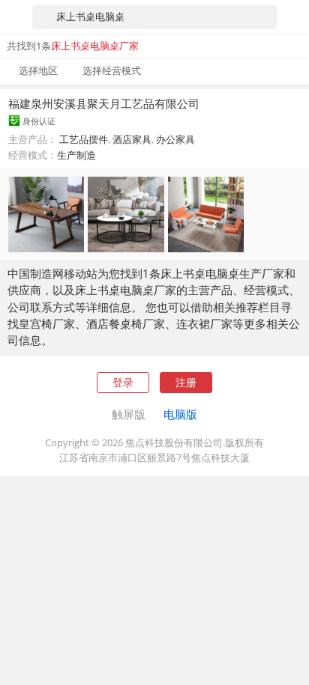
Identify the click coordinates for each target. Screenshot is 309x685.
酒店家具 (132, 139)
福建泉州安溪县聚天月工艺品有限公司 (104, 103)
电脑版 (180, 414)
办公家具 (175, 139)
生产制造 (76, 155)
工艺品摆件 (83, 139)
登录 (123, 382)
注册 (186, 382)
